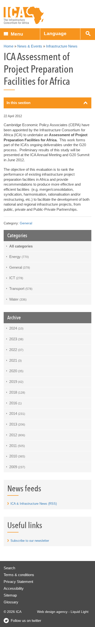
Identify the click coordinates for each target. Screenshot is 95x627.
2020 (16, 371)
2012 (17, 435)
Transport (20, 288)
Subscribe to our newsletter (29, 540)
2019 (16, 382)
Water (18, 299)
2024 (16, 328)
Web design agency (52, 612)
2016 (15, 403)
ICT (16, 278)
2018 (17, 392)
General (26, 223)
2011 (17, 446)
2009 (17, 467)
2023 (16, 339)
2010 (17, 456)
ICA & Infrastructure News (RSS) (33, 503)
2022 (16, 350)
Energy (19, 257)
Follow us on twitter (26, 620)
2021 (15, 360)
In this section (18, 103)
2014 (17, 413)
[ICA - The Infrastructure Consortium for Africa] (24, 15)
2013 (17, 424)
